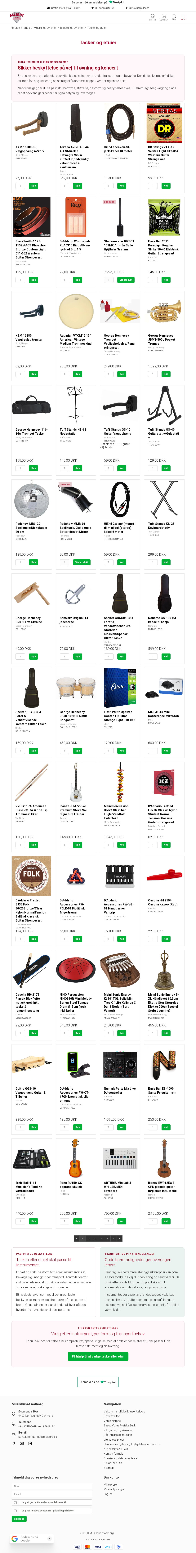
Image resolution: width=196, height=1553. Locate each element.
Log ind (108, 1494)
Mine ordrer (111, 1484)
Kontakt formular (114, 1453)
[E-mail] (52, 1494)
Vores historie (112, 1420)
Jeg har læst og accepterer (48, 1510)
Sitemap (109, 1467)
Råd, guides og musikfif (118, 1434)
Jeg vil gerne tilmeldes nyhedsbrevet (43, 1502)
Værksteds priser (114, 1439)
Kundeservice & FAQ (116, 1449)
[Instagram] (30, 1444)
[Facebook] (14, 1444)
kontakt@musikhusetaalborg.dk (37, 1436)
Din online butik (113, 1463)
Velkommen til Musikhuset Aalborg (124, 1411)
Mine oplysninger (114, 1489)
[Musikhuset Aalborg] (17, 17)
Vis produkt (126, 280)
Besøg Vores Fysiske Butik (120, 1425)
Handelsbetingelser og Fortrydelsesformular (131, 1444)
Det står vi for (112, 1416)
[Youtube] (22, 1444)
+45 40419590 (46, 1426)
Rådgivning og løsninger (118, 1430)
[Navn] (52, 1486)
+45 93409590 (27, 1426)
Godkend (19, 1519)
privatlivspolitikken (63, 1510)
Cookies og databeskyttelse (120, 1458)
